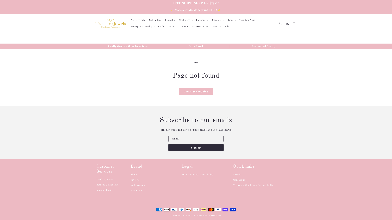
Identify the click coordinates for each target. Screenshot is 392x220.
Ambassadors (138, 185)
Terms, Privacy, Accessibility (197, 174)
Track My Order (105, 179)
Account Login (104, 190)
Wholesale (136, 190)
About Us (136, 174)
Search (237, 174)
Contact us (239, 179)
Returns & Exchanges (108, 184)
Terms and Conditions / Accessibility (253, 185)
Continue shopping (196, 91)
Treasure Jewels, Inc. (187, 215)
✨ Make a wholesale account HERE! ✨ (196, 9)
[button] (280, 23)
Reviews (135, 179)
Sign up (196, 147)
